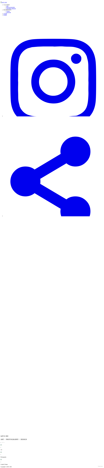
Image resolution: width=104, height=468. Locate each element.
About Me (8, 12)
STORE (5, 13)
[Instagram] (53, 116)
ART (7, 6)
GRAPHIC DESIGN (11, 8)
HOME (5, 15)
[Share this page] (53, 216)
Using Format (100, 466)
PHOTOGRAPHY (10, 7)
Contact (8, 11)
